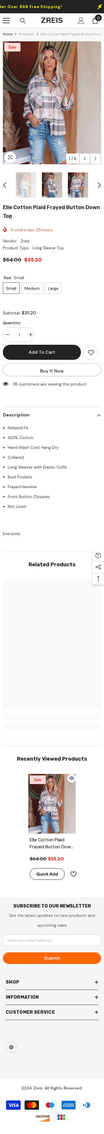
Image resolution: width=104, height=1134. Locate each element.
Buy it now (52, 371)
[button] (85, 159)
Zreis (25, 241)
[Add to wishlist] (91, 352)
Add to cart (42, 352)
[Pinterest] (11, 1047)
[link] (52, 716)
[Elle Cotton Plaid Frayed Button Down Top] (52, 804)
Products (26, 34)
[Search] (22, 20)
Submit (52, 958)
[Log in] (81, 20)
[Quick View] (71, 778)
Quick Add (47, 874)
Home (7, 34)
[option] (52, 102)
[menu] (6, 20)
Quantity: (12, 322)
